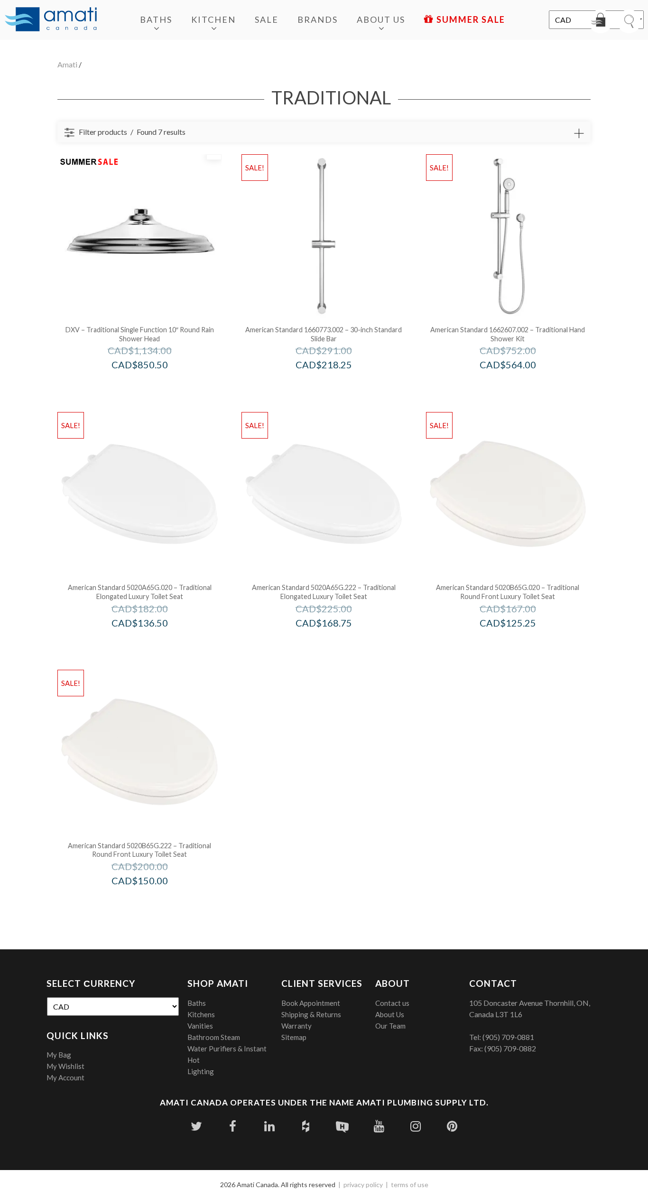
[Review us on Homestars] (342, 1126)
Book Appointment (310, 1003)
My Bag (58, 1054)
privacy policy (363, 1184)
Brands (317, 19)
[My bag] (600, 21)
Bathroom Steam (213, 1037)
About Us (381, 19)
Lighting (200, 1071)
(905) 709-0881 (508, 1036)
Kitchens (201, 1014)
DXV (152, 384)
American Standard (336, 384)
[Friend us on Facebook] (232, 1126)
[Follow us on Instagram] (415, 1126)
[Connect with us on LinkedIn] (269, 1126)
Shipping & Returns (311, 1014)
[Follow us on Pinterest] (452, 1126)
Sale (266, 19)
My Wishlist (65, 1066)
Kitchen (213, 19)
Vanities (200, 1025)
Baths (156, 19)
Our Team (390, 1025)
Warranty (296, 1025)
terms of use (409, 1184)
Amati (67, 64)
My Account (65, 1077)
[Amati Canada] (51, 20)
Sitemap (293, 1037)
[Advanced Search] (579, 133)
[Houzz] (305, 1126)
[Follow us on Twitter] (196, 1126)
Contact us (392, 1003)
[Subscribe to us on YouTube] (378, 1126)
